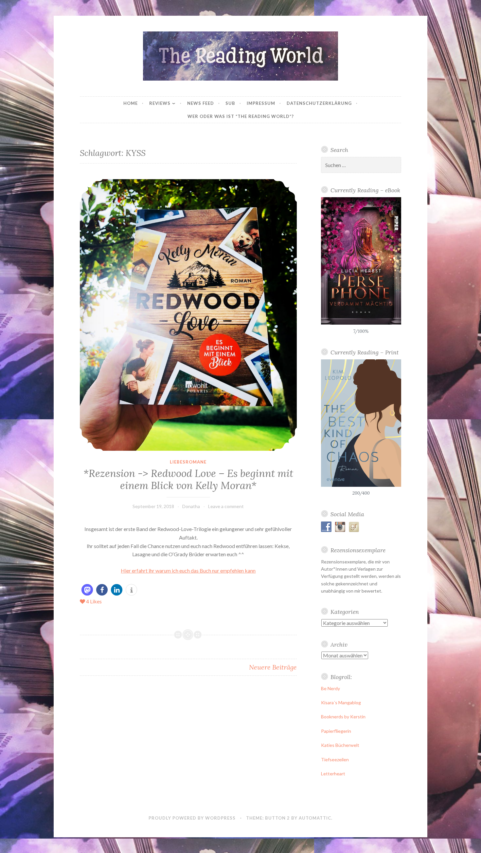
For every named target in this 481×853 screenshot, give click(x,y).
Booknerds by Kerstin (343, 716)
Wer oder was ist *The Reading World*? (240, 116)
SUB (230, 103)
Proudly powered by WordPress (192, 818)
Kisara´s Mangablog (341, 702)
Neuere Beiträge (273, 667)
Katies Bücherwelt (340, 745)
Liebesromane (188, 461)
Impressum (261, 103)
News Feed (200, 103)
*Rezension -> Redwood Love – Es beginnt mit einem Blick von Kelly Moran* (188, 479)
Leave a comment (226, 506)
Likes (94, 601)
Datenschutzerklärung (319, 103)
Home (130, 103)
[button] (87, 590)
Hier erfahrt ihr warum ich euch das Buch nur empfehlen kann (188, 570)
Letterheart (333, 773)
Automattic (315, 818)
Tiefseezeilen (335, 759)
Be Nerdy (330, 688)
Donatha (191, 506)
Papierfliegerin (336, 731)
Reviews (159, 103)
